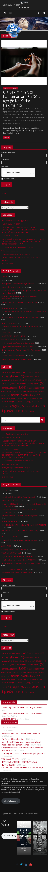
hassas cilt (28, 115)
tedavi (39, 406)
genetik (18, 387)
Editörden (7, 88)
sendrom (29, 406)
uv (27, 120)
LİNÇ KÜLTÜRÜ (7, 264)
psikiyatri (8, 401)
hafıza (11, 391)
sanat (6, 406)
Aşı (31, 372)
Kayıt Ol (4, 277)
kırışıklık (5, 117)
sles (16, 120)
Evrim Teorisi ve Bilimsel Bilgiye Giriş (14, 4)
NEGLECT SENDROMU (9, 323)
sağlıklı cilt (11, 120)
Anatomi (4, 372)
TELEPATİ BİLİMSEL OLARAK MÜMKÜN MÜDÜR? (19, 327)
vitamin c (39, 120)
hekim (37, 391)
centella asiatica (29, 112)
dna (8, 383)
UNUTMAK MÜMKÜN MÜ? (11, 339)
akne (38, 109)
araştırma (22, 372)
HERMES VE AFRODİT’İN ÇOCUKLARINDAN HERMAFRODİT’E (23, 311)
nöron (39, 398)
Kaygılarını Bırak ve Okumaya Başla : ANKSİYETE (18, 346)
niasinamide (40, 117)
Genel (15, 88)
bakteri (39, 372)
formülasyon (7, 115)
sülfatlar (23, 120)
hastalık (28, 391)
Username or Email (8, 152)
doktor (15, 384)
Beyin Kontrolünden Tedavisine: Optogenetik (17, 343)
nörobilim (23, 398)
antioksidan (11, 112)
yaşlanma (6, 123)
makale (17, 395)
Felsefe (31, 384)
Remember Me (9, 179)
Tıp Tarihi (21, 411)
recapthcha (5, 167)
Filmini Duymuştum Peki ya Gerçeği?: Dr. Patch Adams (21, 350)
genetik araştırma (35, 388)
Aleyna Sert (21, 109)
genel (6, 387)
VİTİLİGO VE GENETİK (9, 308)
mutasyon (6, 398)
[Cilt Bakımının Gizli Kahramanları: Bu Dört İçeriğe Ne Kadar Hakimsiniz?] (24, 41)
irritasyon (40, 115)
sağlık (5, 120)
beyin (6, 376)
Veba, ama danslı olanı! (9, 251)
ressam (43, 402)
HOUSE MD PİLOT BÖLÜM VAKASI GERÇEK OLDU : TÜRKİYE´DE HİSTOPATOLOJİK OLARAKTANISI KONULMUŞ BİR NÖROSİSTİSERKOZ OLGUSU (23, 241)
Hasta (19, 391)
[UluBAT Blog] (4, 13)
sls (19, 120)
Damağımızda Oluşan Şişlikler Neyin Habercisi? (18, 284)
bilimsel (28, 376)
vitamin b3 (32, 120)
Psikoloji (23, 401)
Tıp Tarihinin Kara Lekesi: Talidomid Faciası (16, 359)
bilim (17, 376)
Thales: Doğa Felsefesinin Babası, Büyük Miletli (21, 707)
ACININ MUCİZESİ (8, 719)
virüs (33, 411)
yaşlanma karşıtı (15, 123)
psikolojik (34, 402)
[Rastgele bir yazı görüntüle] (44, 13)
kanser (5, 395)
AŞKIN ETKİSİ (6, 332)
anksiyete (12, 372)
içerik (34, 115)
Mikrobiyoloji (32, 395)
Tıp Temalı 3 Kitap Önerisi (10, 287)
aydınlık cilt (19, 112)
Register (4, 193)
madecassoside (24, 117)
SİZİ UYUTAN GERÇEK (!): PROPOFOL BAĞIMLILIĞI (19, 317)
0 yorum (30, 109)
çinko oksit (37, 112)
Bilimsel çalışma (20, 380)
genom (4, 391)
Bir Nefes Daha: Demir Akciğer (12, 356)
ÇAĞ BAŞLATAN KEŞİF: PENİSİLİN (13, 336)
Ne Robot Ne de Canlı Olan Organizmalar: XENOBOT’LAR (24, 822)
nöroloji (32, 398)
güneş (14, 115)
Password (5, 160)
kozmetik (12, 117)
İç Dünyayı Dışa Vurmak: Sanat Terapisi (15, 254)
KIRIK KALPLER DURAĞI (10, 236)
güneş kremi (20, 115)
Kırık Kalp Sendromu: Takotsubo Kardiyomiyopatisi (19, 302)
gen (39, 383)
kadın (42, 391)
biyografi (33, 380)
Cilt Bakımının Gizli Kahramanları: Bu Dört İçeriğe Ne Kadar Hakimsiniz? (21, 98)
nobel (15, 398)
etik (23, 383)
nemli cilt (32, 117)
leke (17, 117)
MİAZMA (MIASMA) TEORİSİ (11, 224)
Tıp (7, 410)
